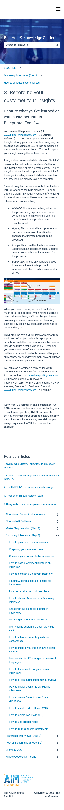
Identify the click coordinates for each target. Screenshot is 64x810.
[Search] (57, 45)
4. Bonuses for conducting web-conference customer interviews (31, 477)
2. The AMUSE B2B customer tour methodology (28, 487)
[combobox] (29, 45)
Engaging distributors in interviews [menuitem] (29, 619)
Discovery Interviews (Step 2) (21, 75)
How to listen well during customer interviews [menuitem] (29, 671)
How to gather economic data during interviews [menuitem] (29, 688)
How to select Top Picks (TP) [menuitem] (26, 715)
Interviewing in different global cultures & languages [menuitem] (32, 660)
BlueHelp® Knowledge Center (29, 38)
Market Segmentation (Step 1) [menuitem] (23, 528)
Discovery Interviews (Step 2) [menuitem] (23, 535)
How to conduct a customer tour (22, 82)
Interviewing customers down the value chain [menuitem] (31, 628)
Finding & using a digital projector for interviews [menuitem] (30, 582)
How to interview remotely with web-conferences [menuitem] (30, 639)
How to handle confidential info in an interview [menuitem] (30, 565)
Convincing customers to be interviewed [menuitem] (32, 556)
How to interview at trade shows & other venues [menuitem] (32, 649)
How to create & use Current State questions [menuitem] (28, 699)
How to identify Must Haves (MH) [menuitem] (28, 708)
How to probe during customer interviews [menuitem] (33, 679)
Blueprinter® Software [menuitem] (18, 521)
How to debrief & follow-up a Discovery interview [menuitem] (32, 600)
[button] (57, 514)
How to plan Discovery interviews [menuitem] (28, 542)
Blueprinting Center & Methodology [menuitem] (26, 514)
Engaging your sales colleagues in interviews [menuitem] (28, 610)
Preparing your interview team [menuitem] (26, 549)
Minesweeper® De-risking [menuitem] (21, 756)
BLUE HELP (10, 67)
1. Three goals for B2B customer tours (23, 496)
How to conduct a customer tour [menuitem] (29, 591)
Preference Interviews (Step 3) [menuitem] (23, 735)
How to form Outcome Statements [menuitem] (28, 729)
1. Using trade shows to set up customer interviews (30, 504)
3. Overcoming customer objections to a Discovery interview (29, 466)
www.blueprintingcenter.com (20, 134)
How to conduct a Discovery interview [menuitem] (31, 573)
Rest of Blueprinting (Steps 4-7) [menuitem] (24, 742)
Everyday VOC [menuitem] (14, 749)
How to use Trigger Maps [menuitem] (23, 721)
